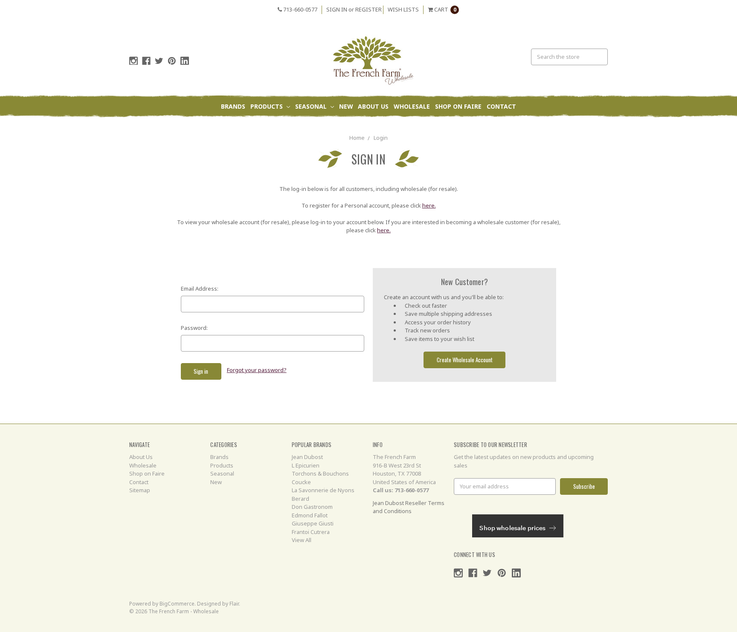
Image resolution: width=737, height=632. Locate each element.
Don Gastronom (312, 507)
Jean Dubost (307, 457)
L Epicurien (305, 465)
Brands (233, 106)
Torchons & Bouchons (320, 473)
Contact (501, 106)
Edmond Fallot (310, 515)
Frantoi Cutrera (311, 532)
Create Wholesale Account (465, 359)
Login (381, 137)
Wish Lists (403, 9)
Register (368, 9)
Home (357, 137)
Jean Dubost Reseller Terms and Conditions (408, 507)
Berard (300, 498)
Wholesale (412, 106)
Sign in (336, 9)
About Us (373, 106)
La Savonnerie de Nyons (323, 490)
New (346, 106)
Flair (234, 603)
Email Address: (199, 288)
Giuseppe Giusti (313, 523)
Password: (194, 328)
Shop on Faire (458, 106)
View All (301, 540)
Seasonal (311, 106)
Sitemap (139, 490)
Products (267, 106)
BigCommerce (177, 603)
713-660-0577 (299, 9)
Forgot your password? (257, 370)
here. (429, 205)
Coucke (301, 482)
